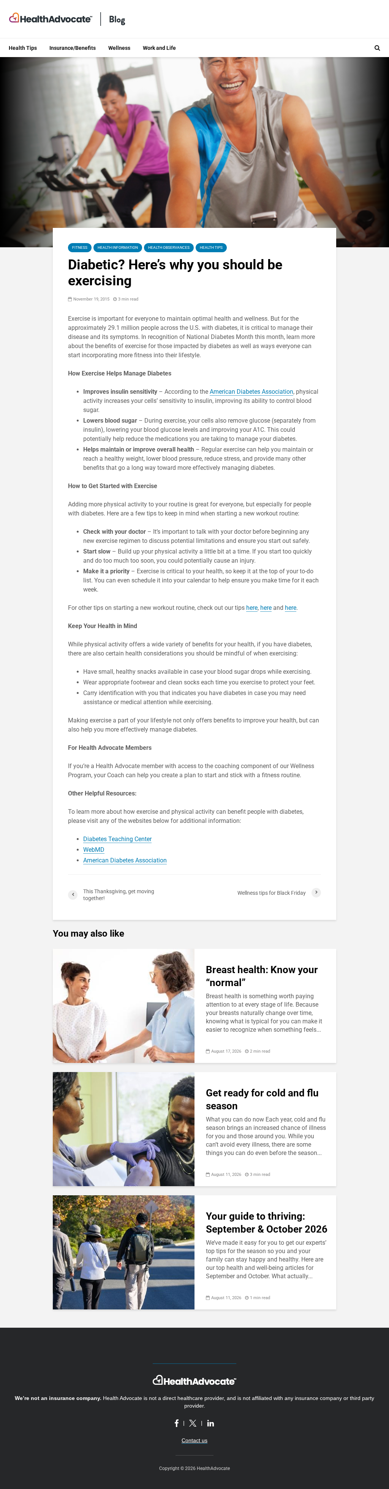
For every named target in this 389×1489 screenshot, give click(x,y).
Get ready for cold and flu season (262, 1099)
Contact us (194, 1440)
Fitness (79, 247)
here (252, 607)
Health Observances (169, 247)
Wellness (119, 48)
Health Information (118, 247)
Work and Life (159, 48)
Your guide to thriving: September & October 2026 (266, 1223)
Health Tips (23, 48)
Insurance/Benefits (72, 48)
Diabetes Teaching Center (117, 839)
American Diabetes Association (251, 391)
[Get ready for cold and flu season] (123, 1128)
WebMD (93, 849)
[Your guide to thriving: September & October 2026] (123, 1251)
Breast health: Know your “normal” (262, 976)
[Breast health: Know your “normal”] (123, 1005)
